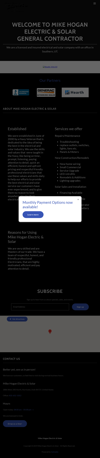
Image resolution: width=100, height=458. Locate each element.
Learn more (33, 214)
